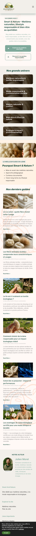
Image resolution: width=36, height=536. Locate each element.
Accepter (6, 533)
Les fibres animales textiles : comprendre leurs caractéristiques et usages (17, 254)
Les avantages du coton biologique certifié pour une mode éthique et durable (17, 425)
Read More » (6, 229)
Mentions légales (8, 521)
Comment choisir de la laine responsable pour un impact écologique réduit (14, 338)
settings (21, 529)
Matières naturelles (9, 506)
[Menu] (33, 7)
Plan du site (6, 509)
